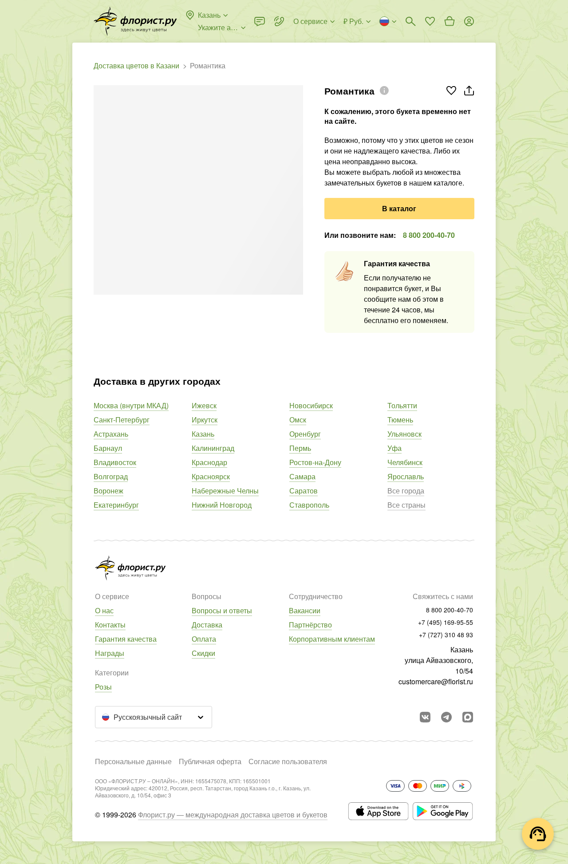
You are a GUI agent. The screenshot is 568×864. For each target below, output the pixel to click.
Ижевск (204, 405)
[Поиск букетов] (410, 21)
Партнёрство (310, 624)
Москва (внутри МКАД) (131, 405)
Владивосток (115, 462)
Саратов (303, 490)
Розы (103, 687)
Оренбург (305, 434)
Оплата (204, 639)
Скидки (203, 653)
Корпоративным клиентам (332, 639)
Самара (302, 476)
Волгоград (111, 476)
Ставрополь (309, 505)
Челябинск (404, 462)
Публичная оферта (210, 761)
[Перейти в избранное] (430, 21)
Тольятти (402, 405)
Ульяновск (404, 434)
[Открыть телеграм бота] (446, 717)
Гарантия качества (126, 639)
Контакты (110, 624)
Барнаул (108, 448)
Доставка (207, 624)
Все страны (406, 505)
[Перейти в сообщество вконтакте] (425, 717)
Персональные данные (133, 761)
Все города (405, 490)
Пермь (300, 448)
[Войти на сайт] (469, 21)
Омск (297, 419)
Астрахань (111, 434)
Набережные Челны (225, 490)
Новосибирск (311, 405)
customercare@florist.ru (435, 681)
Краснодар (209, 462)
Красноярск (211, 476)
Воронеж (108, 490)
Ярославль (405, 476)
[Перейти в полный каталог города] (135, 21)
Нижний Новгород (222, 505)
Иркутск (204, 419)
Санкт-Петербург (122, 419)
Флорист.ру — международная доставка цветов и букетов (232, 814)
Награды (109, 653)
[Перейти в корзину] (449, 21)
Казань (203, 434)
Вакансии (304, 610)
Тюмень (400, 419)
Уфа (394, 448)
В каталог (399, 208)
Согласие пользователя (287, 761)
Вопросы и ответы (222, 610)
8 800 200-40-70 (429, 235)
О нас (104, 610)
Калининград (213, 448)
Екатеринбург (116, 505)
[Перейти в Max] (468, 717)
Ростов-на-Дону (315, 462)
